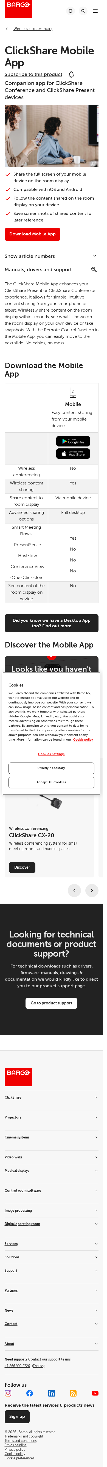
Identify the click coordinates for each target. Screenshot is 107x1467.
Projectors (13, 1117)
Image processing (18, 1210)
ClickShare (13, 1097)
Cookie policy (83, 740)
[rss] (73, 1393)
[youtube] (95, 1393)
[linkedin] (51, 1393)
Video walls (13, 1157)
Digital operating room (22, 1224)
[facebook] (29, 1393)
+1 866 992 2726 (24, 1366)
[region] (51, 733)
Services (11, 1244)
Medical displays (17, 1171)
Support (11, 1271)
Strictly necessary (51, 768)
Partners (11, 1291)
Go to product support (51, 1003)
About (9, 1344)
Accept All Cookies (51, 782)
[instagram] (8, 1393)
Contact (11, 1324)
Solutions (12, 1257)
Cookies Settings (51, 754)
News (9, 1310)
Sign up (17, 1416)
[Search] (83, 11)
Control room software (23, 1191)
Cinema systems (17, 1137)
